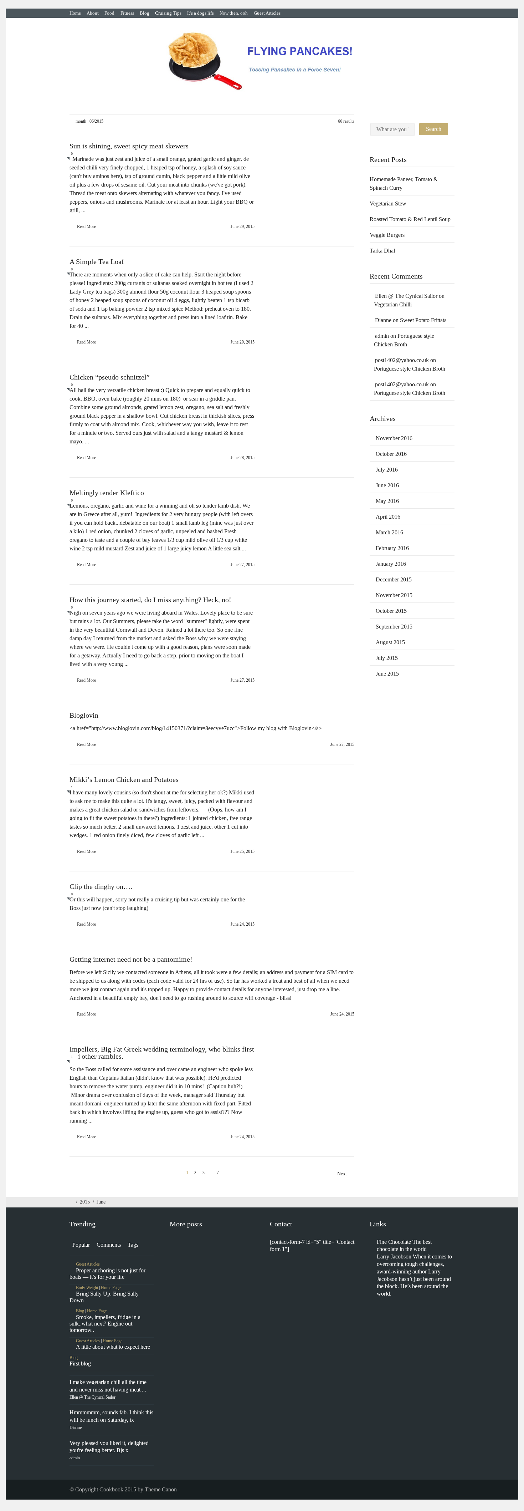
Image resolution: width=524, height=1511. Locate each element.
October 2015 (391, 611)
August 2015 (390, 642)
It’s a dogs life (200, 13)
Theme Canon (161, 1489)
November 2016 (394, 438)
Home (75, 13)
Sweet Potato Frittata (424, 320)
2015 (85, 1202)
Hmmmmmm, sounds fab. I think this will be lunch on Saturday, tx (111, 1419)
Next (342, 1173)
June (101, 1202)
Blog (144, 13)
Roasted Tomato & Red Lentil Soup (410, 219)
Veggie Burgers (387, 235)
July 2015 (387, 658)
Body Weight (87, 1287)
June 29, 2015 (243, 226)
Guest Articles (267, 13)
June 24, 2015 (243, 924)
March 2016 (389, 532)
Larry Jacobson (394, 1256)
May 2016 (387, 501)
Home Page (110, 1287)
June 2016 (387, 485)
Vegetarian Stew (388, 203)
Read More (86, 226)
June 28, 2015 (243, 457)
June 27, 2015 (243, 564)
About (93, 13)
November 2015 (394, 595)
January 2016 (391, 564)
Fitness (127, 13)
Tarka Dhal (382, 251)
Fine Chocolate (394, 1242)
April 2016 (388, 517)
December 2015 (394, 579)
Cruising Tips (168, 13)
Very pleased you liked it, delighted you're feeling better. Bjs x (109, 1450)
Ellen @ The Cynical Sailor (406, 296)
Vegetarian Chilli (393, 304)
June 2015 (387, 674)
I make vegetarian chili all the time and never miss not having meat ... (108, 1389)
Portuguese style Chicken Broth (409, 369)
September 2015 (394, 627)
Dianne (383, 320)
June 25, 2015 (243, 851)
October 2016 (391, 454)
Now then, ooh (234, 13)
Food (109, 13)
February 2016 (392, 548)
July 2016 (387, 470)
